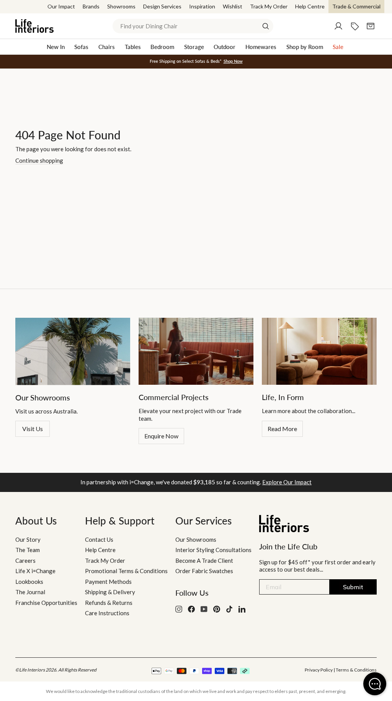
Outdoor (224, 46)
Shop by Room (304, 46)
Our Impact (61, 6)
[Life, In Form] (319, 351)
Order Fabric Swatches (204, 570)
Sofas (81, 46)
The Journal (30, 591)
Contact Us (99, 539)
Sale (338, 46)
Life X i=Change (35, 570)
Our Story (28, 539)
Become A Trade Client (204, 560)
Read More (282, 428)
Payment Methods (108, 581)
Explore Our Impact (287, 482)
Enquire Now (161, 436)
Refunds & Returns (108, 602)
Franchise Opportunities (46, 602)
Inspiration (202, 6)
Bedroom (162, 46)
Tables (133, 46)
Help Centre (310, 6)
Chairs (106, 46)
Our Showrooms (195, 539)
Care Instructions (107, 612)
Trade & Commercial (356, 6)
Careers (25, 560)
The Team (27, 549)
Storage (194, 46)
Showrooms (121, 6)
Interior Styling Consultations (213, 549)
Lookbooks (29, 581)
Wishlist (232, 6)
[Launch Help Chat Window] (374, 683)
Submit (353, 587)
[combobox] (193, 26)
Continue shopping (39, 160)
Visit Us (32, 428)
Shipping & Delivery (110, 591)
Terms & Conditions (356, 670)
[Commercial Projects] (196, 351)
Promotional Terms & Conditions (126, 570)
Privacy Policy (319, 670)
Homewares (260, 46)
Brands (91, 6)
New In (56, 46)
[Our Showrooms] (72, 351)
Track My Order (268, 6)
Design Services (162, 6)
